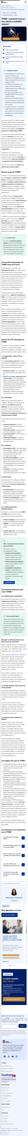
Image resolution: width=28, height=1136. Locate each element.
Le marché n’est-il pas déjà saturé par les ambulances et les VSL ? (11, 873)
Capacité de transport (9, 376)
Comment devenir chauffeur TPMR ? (11, 838)
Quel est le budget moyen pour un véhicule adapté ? (11, 846)
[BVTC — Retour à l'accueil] (4, 2)
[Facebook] (4, 1056)
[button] (10, 965)
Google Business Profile (16, 654)
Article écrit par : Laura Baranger (14, 897)
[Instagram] (16, 1056)
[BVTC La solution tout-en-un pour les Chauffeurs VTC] (7, 1041)
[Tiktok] (8, 1056)
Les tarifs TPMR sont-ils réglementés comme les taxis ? (11, 864)
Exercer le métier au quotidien (11, 38)
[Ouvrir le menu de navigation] (26, 2)
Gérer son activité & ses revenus (11, 955)
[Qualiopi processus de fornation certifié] (8, 1078)
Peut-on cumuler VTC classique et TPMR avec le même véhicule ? (12, 855)
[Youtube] (12, 1056)
